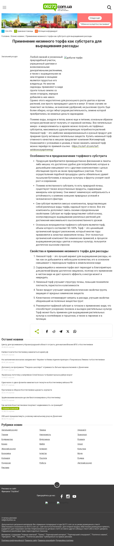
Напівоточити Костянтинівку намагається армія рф (24, 352)
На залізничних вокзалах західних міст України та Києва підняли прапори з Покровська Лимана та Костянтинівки (53, 359)
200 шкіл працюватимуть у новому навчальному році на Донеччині (31, 416)
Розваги (81, 439)
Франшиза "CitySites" (10, 491)
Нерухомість (45, 434)
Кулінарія (5, 458)
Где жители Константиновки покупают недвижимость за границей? (32, 405)
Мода (80, 453)
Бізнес (4, 444)
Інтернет (43, 449)
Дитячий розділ (84, 463)
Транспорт (82, 434)
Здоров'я (81, 430)
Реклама (5, 467)
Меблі (42, 444)
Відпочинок (44, 439)
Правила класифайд (46, 540)
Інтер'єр (43, 453)
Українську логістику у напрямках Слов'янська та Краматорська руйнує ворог (36, 375)
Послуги (43, 458)
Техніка (42, 430)
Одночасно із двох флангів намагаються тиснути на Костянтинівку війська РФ (36, 382)
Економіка (6, 453)
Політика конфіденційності (12, 540)
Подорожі (6, 463)
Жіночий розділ (8, 449)
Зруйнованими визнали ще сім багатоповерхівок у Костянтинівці (30, 397)
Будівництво (7, 439)
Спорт (80, 444)
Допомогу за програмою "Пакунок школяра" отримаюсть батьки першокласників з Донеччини (44, 367)
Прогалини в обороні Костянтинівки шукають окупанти (26, 390)
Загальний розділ (9, 430)
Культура (81, 449)
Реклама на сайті (8, 489)
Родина (80, 458)
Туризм (4, 434)
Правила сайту (31, 540)
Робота (42, 463)
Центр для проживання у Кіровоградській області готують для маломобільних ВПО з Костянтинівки (47, 344)
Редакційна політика (64, 540)
